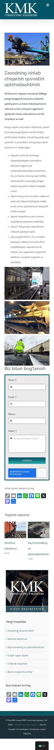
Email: (12, 396)
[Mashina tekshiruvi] (15, 523)
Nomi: (12, 379)
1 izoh (30, 558)
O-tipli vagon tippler (18, 655)
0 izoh (6, 553)
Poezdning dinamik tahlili (21, 630)
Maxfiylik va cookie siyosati (26, 724)
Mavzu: (12, 413)
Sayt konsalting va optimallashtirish (26, 647)
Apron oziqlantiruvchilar (20, 671)
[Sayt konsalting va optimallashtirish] (39, 523)
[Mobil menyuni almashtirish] (48, 5)
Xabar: (12, 430)
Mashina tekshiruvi (17, 638)
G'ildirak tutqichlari (17, 663)
